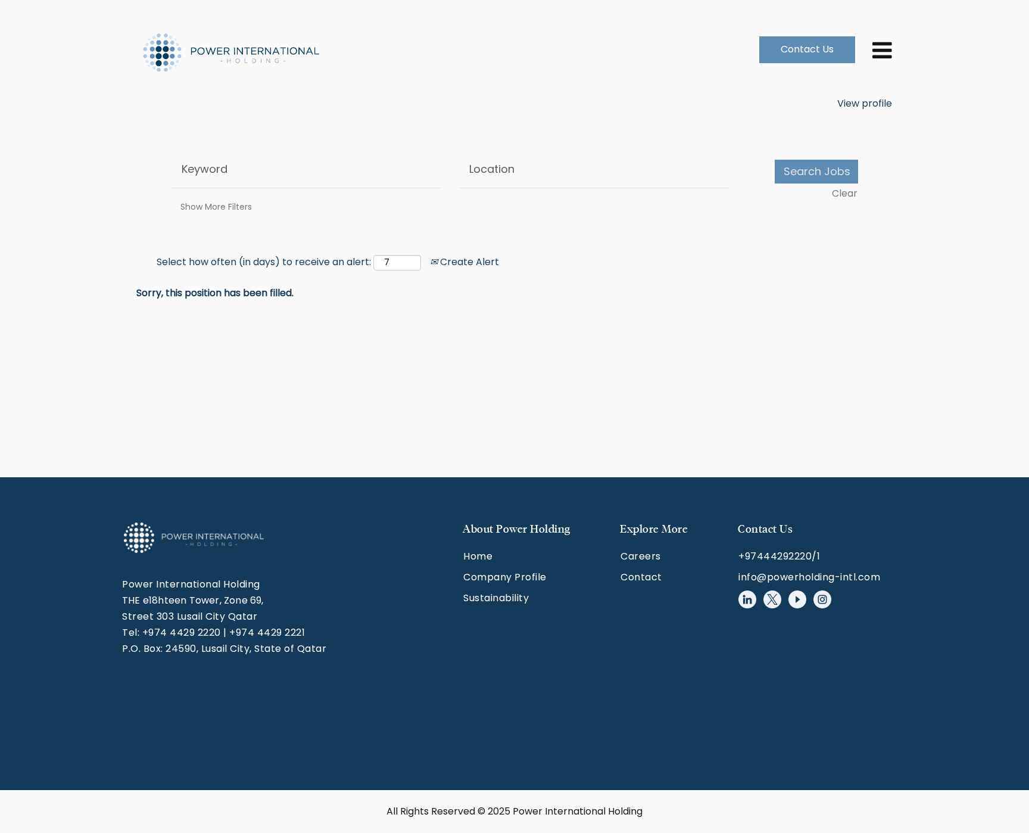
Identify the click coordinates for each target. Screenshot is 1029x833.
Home (477, 556)
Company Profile (505, 577)
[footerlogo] (193, 538)
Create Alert (468, 262)
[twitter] (772, 599)
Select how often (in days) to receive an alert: (264, 262)
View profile (864, 103)
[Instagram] (822, 599)
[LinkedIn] (747, 599)
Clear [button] (845, 193)
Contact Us (807, 49)
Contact (641, 577)
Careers (640, 556)
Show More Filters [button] (216, 207)
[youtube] (797, 599)
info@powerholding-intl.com (809, 577)
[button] (874, 49)
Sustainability (496, 598)
